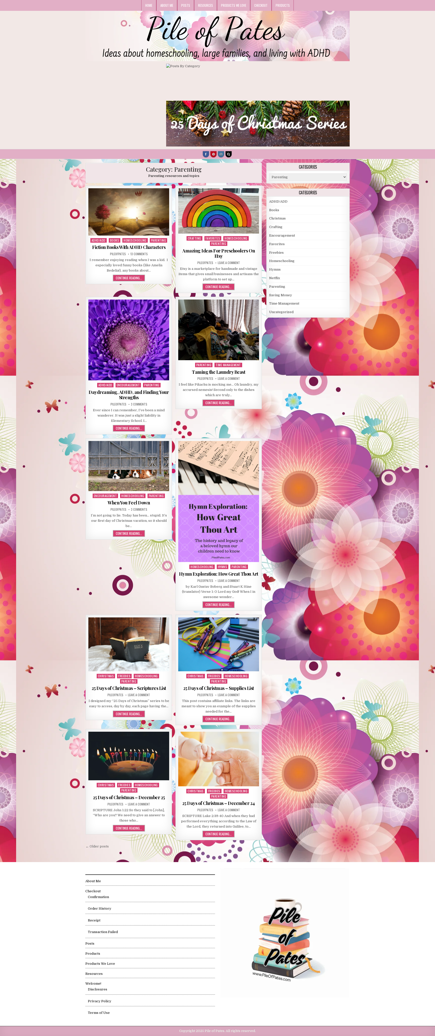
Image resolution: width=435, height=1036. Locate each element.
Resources (205, 5)
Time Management (228, 365)
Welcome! (93, 983)
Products (283, 5)
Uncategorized (281, 312)
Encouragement (128, 385)
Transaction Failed (103, 932)
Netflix (274, 278)
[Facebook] (206, 154)
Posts (185, 5)
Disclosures (97, 989)
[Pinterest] (213, 154)
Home (148, 5)
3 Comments (139, 404)
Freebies (124, 676)
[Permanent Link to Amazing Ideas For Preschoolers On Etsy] (218, 211)
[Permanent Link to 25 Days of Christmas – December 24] (218, 759)
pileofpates (118, 253)
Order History (99, 908)
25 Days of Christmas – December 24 (218, 803)
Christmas (106, 676)
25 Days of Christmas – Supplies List (218, 688)
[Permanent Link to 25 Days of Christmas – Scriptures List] (128, 644)
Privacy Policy (99, 1001)
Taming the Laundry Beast (218, 372)
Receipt (94, 920)
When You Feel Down (129, 503)
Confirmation (98, 897)
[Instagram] (221, 154)
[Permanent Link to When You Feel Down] (128, 466)
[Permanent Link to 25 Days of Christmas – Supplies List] (218, 644)
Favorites (213, 238)
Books (114, 240)
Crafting (194, 238)
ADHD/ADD (98, 240)
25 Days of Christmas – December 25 (129, 797)
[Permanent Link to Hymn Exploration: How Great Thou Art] (218, 501)
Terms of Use (99, 1013)
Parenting (158, 240)
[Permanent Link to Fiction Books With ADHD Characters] (128, 212)
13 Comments (139, 253)
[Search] (229, 154)
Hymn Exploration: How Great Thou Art (218, 574)
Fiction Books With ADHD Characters (128, 247)
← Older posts (97, 846)
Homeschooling (135, 240)
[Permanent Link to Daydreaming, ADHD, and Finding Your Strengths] (128, 340)
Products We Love (233, 5)
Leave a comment (229, 262)
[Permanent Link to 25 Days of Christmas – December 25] (128, 756)
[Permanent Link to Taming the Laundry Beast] (218, 330)
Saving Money (280, 295)
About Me (166, 5)
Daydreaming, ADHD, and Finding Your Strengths (129, 395)
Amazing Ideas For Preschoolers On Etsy (218, 253)
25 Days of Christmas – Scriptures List (129, 688)
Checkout (261, 5)
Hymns (222, 567)
